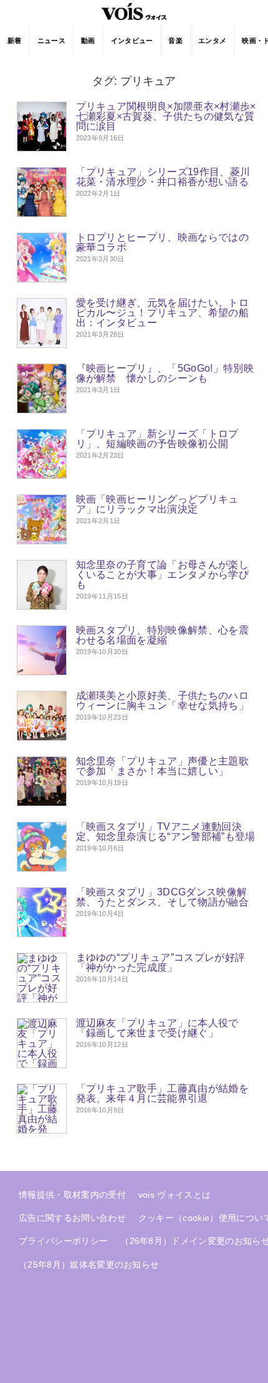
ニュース (51, 40)
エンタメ (212, 40)
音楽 (175, 40)
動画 (88, 40)
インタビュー (132, 40)
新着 (14, 40)
